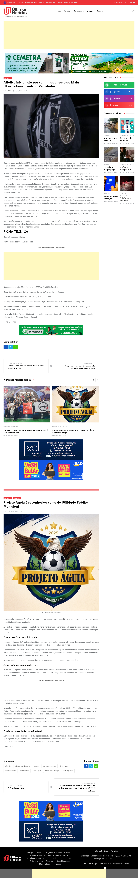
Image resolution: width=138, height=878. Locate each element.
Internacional (37, 855)
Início (58, 11)
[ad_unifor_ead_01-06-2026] (51, 470)
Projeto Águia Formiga (52, 770)
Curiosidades (54, 858)
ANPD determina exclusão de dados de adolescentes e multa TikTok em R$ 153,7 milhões (77, 788)
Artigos (49, 855)
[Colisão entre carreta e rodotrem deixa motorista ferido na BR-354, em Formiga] (127, 183)
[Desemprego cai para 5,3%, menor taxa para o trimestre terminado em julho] (111, 183)
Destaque (7, 426)
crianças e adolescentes (23, 766)
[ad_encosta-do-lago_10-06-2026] (101, 63)
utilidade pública (68, 770)
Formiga (123, 135)
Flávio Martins (64, 766)
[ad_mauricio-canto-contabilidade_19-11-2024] (51, 449)
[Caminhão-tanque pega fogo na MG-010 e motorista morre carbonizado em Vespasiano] (111, 154)
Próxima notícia (87, 363)
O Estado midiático (16, 788)
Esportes (14, 426)
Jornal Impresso (63, 861)
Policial (39, 853)
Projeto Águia (37, 770)
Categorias (78, 11)
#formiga (8, 766)
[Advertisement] (69, 35)
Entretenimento (36, 861)
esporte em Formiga (49, 766)
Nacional (69, 853)
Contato (100, 11)
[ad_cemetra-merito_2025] (37, 63)
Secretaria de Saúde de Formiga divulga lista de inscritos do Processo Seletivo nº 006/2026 (45, 2)
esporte (36, 766)
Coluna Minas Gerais (37, 858)
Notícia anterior (16, 363)
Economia (107, 193)
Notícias (67, 11)
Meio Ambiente (45, 864)
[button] (93, 380)
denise (9, 91)
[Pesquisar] (133, 11)
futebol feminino (10, 770)
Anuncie (90, 11)
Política (58, 864)
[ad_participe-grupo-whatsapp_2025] (51, 330)
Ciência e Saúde (61, 855)
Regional (49, 853)
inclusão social (24, 770)
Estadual (107, 135)
